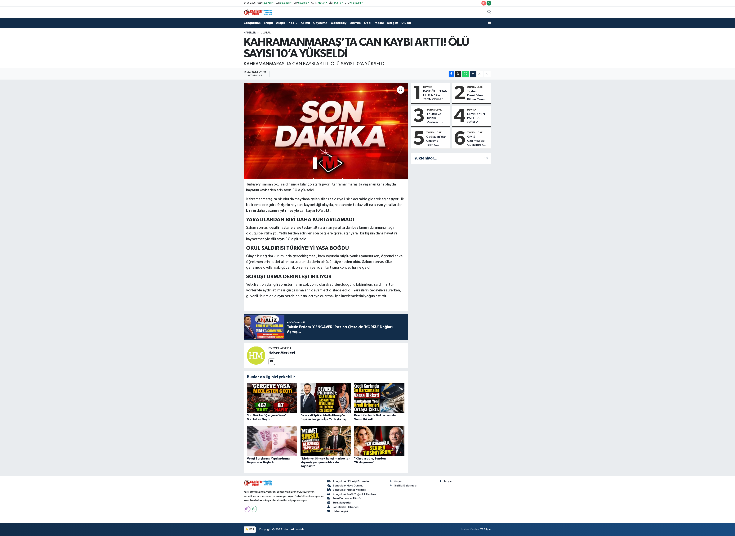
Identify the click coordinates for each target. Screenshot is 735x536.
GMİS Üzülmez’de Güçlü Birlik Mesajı (476, 141)
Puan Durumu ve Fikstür (347, 498)
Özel (367, 22)
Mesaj (379, 22)
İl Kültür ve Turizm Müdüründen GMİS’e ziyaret (437, 118)
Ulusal (406, 22)
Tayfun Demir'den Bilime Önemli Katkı (477, 96)
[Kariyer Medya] (258, 12)
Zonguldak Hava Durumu (348, 485)
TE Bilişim (485, 529)
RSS (251, 529)
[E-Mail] (272, 362)
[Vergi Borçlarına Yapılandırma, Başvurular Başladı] (272, 440)
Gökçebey (338, 22)
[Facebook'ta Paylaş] (451, 74)
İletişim (448, 481)
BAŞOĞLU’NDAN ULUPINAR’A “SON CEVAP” (435, 95)
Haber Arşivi (340, 511)
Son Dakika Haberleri (346, 507)
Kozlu (292, 22)
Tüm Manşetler (342, 502)
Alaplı (280, 22)
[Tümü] (486, 158)
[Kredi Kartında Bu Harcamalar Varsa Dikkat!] (379, 397)
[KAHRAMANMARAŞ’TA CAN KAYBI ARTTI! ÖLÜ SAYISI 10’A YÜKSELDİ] (326, 131)
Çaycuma (320, 22)
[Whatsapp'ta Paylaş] (465, 74)
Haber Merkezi (282, 353)
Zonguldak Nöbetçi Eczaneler (351, 481)
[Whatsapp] (254, 509)
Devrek (355, 22)
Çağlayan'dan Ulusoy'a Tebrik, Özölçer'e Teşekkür (436, 141)
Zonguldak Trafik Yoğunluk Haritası (354, 494)
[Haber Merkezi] (256, 355)
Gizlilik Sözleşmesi (405, 485)
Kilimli (305, 22)
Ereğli (268, 22)
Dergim (392, 22)
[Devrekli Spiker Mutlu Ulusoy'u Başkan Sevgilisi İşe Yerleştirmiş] (326, 397)
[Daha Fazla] (473, 74)
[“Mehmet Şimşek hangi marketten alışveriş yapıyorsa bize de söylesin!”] (326, 440)
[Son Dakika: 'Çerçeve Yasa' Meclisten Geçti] (272, 397)
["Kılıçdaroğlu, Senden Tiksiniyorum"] (379, 440)
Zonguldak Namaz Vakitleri (349, 489)
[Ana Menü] (489, 22)
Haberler (250, 32)
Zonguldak (252, 22)
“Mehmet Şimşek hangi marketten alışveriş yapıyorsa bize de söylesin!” (325, 462)
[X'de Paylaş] (458, 74)
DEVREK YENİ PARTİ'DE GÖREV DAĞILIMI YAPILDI (476, 118)
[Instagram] (247, 509)
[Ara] (489, 12)
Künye (398, 481)
